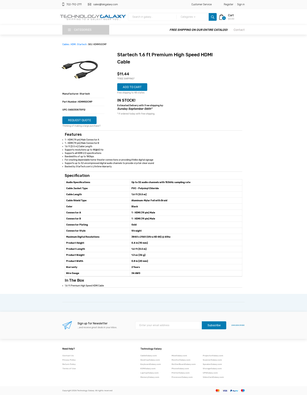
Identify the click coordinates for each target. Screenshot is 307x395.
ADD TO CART (132, 87)
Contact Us (68, 355)
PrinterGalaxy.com (180, 373)
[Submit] (213, 17)
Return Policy (69, 364)
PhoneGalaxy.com (180, 368)
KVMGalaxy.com (147, 368)
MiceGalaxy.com (179, 355)
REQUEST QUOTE (79, 120)
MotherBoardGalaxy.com (184, 364)
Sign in (241, 4)
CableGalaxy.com (148, 355)
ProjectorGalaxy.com (213, 355)
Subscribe (214, 325)
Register (228, 4)
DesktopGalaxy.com (150, 360)
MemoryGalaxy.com (149, 377)
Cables (65, 44)
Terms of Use (69, 368)
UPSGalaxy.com (210, 373)
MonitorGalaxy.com (181, 360)
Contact (239, 30)
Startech (82, 44)
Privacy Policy (69, 360)
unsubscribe (238, 325)
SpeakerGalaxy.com (212, 364)
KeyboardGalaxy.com (150, 364)
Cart (231, 15)
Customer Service (201, 4)
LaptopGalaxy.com (149, 373)
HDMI (73, 44)
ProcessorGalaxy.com (182, 377)
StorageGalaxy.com (212, 368)
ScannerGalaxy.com (212, 360)
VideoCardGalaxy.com (213, 377)
